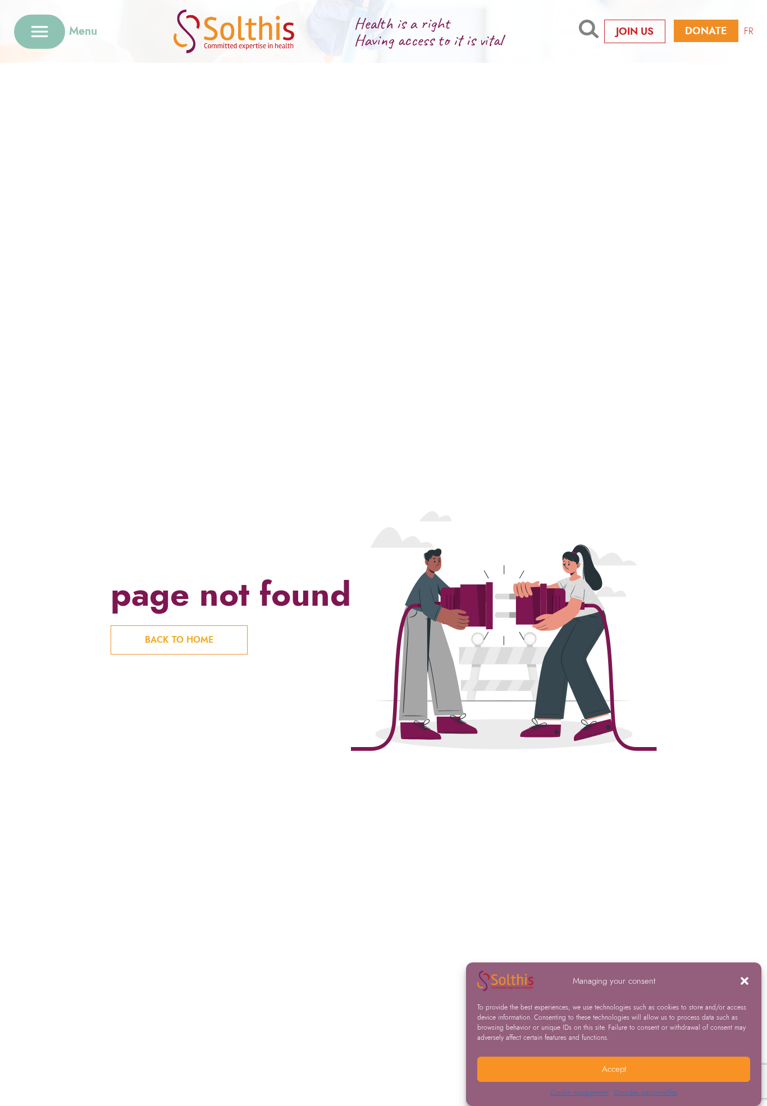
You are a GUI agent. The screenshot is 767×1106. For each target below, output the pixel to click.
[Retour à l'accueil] (251, 31)
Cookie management (579, 1092)
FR (748, 31)
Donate (706, 31)
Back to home (179, 639)
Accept (614, 1069)
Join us (635, 31)
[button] (744, 981)
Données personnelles (645, 1092)
